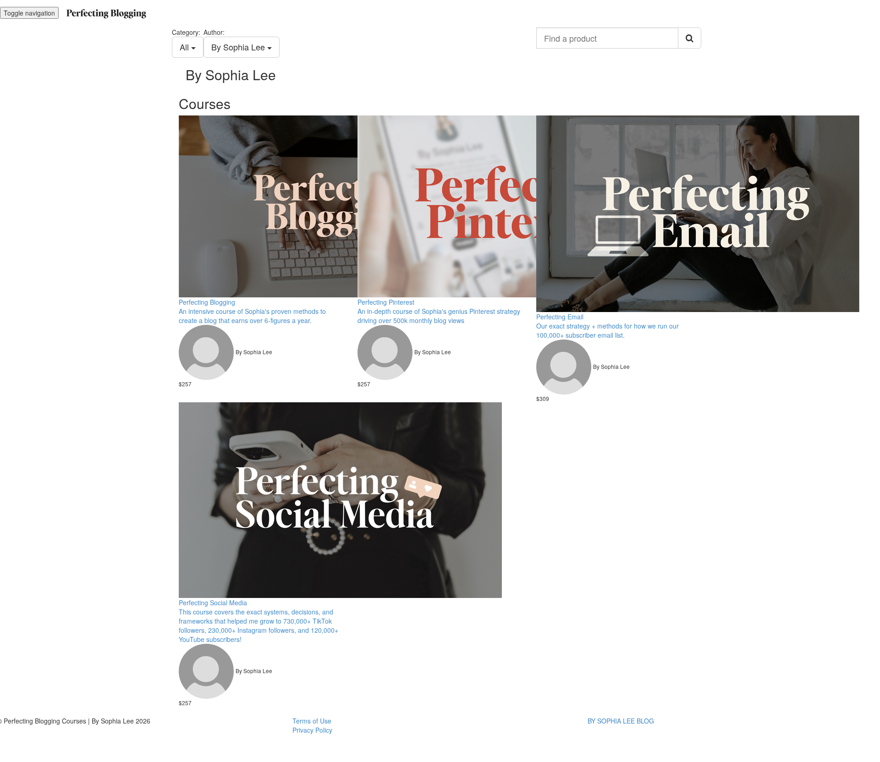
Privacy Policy (312, 730)
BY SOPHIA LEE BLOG (621, 720)
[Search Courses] (689, 38)
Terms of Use (311, 720)
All (185, 47)
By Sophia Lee (239, 47)
